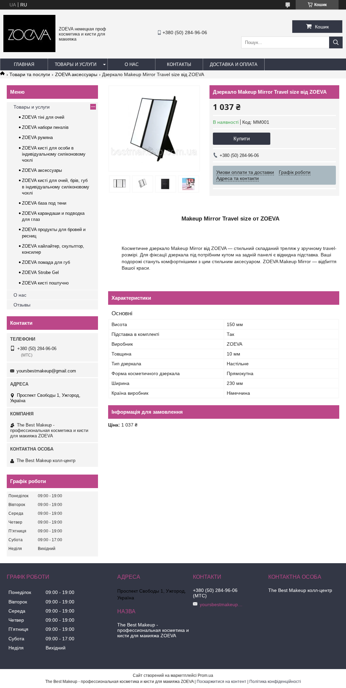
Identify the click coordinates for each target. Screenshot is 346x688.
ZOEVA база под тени (44, 203)
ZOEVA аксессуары (76, 74)
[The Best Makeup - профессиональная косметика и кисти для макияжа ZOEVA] (29, 50)
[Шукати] (336, 42)
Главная (24, 64)
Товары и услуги (75, 64)
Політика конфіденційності (275, 681)
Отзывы (22, 304)
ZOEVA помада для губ (46, 262)
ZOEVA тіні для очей (43, 117)
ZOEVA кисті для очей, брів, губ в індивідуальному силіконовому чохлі (55, 186)
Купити (241, 138)
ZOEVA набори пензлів (45, 127)
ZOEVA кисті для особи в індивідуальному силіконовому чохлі (53, 154)
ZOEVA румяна (37, 137)
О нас (132, 64)
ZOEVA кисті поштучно (45, 282)
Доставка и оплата (233, 64)
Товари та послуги (29, 74)
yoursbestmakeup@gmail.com (46, 370)
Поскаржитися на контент (221, 681)
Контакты (179, 64)
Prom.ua (205, 675)
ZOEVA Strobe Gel (40, 272)
